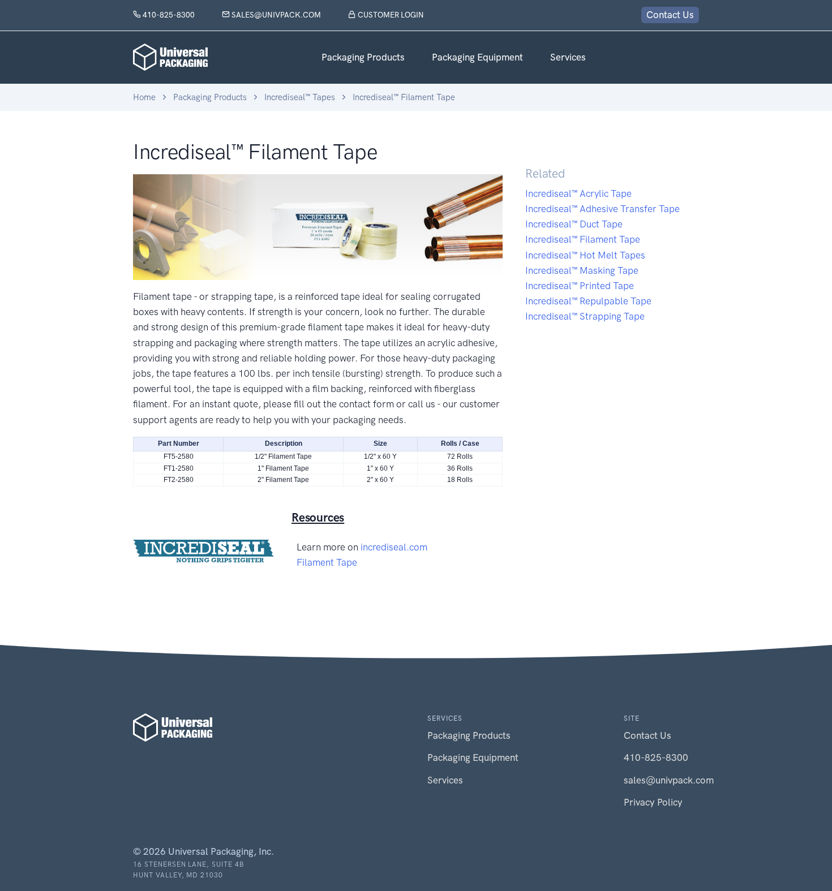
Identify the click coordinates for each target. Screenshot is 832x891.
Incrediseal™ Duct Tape (574, 224)
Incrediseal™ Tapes (299, 97)
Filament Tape (327, 562)
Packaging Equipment (477, 57)
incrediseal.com (394, 547)
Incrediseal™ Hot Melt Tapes (585, 255)
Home (144, 97)
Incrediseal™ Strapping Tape (585, 316)
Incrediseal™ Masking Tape (581, 270)
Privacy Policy (653, 802)
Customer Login (390, 14)
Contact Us (670, 14)
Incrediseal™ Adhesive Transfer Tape (602, 208)
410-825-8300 (168, 14)
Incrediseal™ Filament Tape (404, 97)
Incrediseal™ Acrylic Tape (578, 193)
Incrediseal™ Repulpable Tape (588, 301)
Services (568, 57)
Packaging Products (363, 57)
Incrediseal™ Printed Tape (579, 285)
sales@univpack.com (275, 14)
